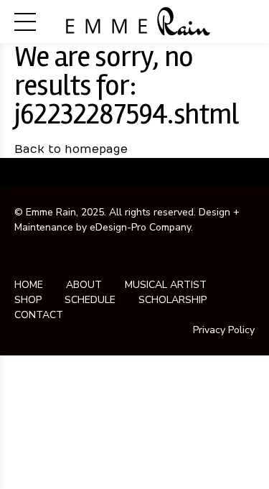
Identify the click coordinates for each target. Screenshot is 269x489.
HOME (28, 285)
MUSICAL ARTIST (166, 285)
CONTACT (38, 315)
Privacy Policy (224, 330)
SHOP (28, 300)
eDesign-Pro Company (140, 227)
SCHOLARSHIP (172, 300)
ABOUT (84, 285)
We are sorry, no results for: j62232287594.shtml (126, 85)
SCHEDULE (90, 300)
